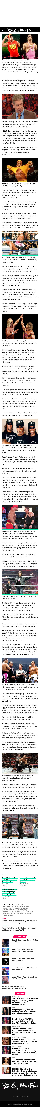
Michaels (24, 908)
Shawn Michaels (8, 911)
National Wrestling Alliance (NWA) (14, 910)
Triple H (16, 913)
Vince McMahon (26, 913)
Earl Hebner (24, 906)
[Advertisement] (20, 13)
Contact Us (24, 1096)
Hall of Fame (6, 908)
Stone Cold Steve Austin (24, 911)
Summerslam (7, 913)
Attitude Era (18, 904)
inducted (16, 908)
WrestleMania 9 (7, 915)
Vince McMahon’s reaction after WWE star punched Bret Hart (28, 880)
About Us (15, 1096)
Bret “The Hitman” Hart (10, 906)
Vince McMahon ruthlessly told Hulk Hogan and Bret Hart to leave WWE (10, 880)
